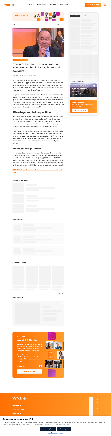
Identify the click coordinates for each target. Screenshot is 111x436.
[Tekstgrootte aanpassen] (58, 24)
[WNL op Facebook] (97, 406)
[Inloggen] (105, 5)
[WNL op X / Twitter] (97, 402)
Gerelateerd (85, 16)
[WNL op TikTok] (97, 412)
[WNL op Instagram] (97, 399)
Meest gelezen (75, 16)
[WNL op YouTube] (97, 409)
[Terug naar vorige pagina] (14, 24)
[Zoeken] (81, 4)
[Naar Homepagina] (9, 5)
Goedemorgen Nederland (20, 60)
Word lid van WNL (93, 5)
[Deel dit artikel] (62, 24)
